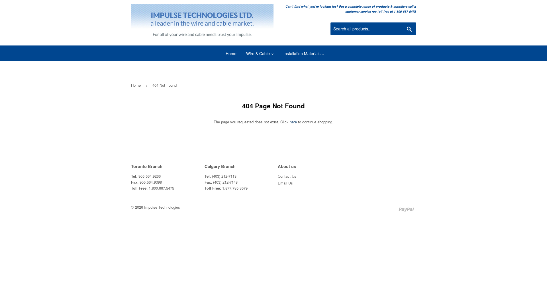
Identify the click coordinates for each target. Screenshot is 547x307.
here (293, 122)
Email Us (285, 183)
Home (136, 85)
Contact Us (287, 176)
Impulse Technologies (162, 207)
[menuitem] (227, 53)
